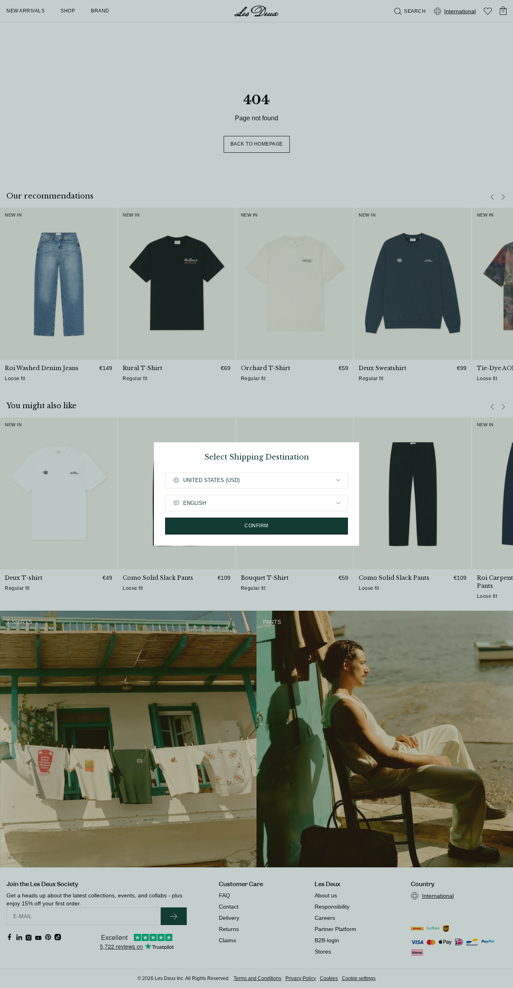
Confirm (256, 525)
